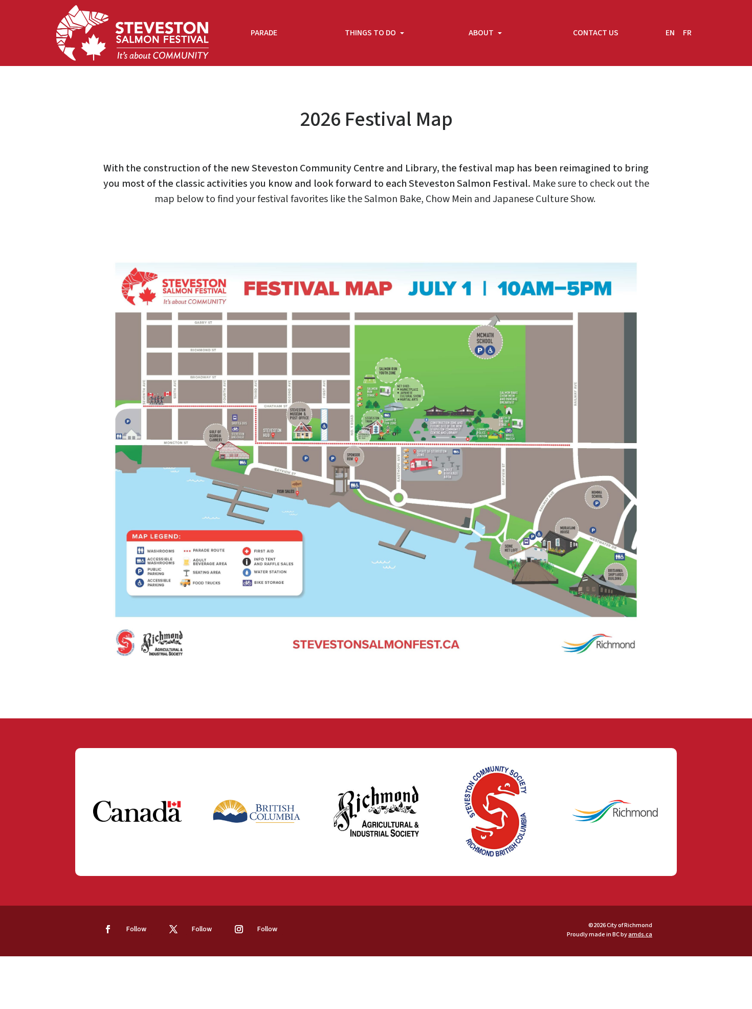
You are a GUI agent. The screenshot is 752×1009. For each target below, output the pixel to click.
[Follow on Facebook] (108, 929)
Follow (136, 929)
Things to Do (371, 32)
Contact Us (595, 32)
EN (670, 32)
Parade (264, 32)
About (482, 32)
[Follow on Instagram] (239, 929)
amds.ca (640, 934)
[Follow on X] (173, 929)
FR (687, 32)
